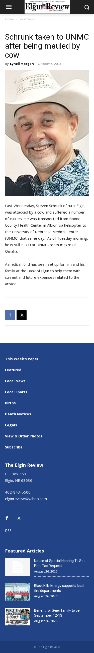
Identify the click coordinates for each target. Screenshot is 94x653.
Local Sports (16, 392)
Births (10, 403)
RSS (8, 530)
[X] (22, 315)
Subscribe (14, 447)
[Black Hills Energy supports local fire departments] (17, 592)
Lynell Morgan (22, 63)
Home (9, 19)
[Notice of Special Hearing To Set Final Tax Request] (17, 567)
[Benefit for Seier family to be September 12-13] (17, 616)
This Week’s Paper (21, 358)
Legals (11, 425)
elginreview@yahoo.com (26, 498)
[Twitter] (21, 514)
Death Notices (18, 414)
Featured (13, 369)
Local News (27, 19)
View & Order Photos (23, 436)
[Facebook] (10, 315)
